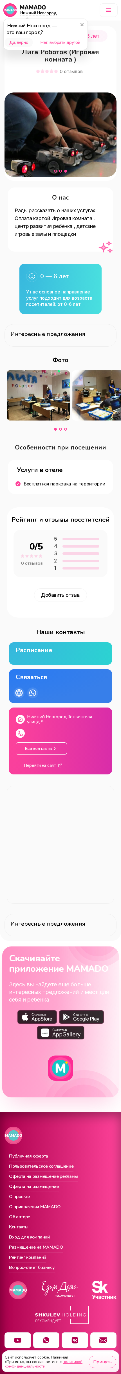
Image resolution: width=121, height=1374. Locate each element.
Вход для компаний (29, 1237)
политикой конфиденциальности (43, 1364)
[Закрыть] (82, 24)
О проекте (19, 1197)
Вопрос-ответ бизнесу (32, 1268)
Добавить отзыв (60, 595)
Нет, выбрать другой (60, 42)
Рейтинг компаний (27, 1257)
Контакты (18, 1227)
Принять (102, 1362)
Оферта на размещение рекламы (43, 1176)
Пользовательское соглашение (41, 1166)
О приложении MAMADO (35, 1207)
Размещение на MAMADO (36, 1247)
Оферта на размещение (34, 1187)
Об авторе (19, 1217)
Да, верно (18, 42)
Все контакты (38, 748)
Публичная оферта (28, 1156)
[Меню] (109, 10)
